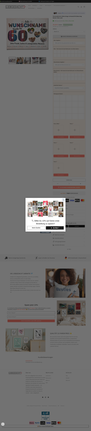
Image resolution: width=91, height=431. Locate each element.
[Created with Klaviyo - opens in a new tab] (45, 232)
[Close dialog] (63, 200)
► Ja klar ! (55, 228)
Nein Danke (36, 228)
